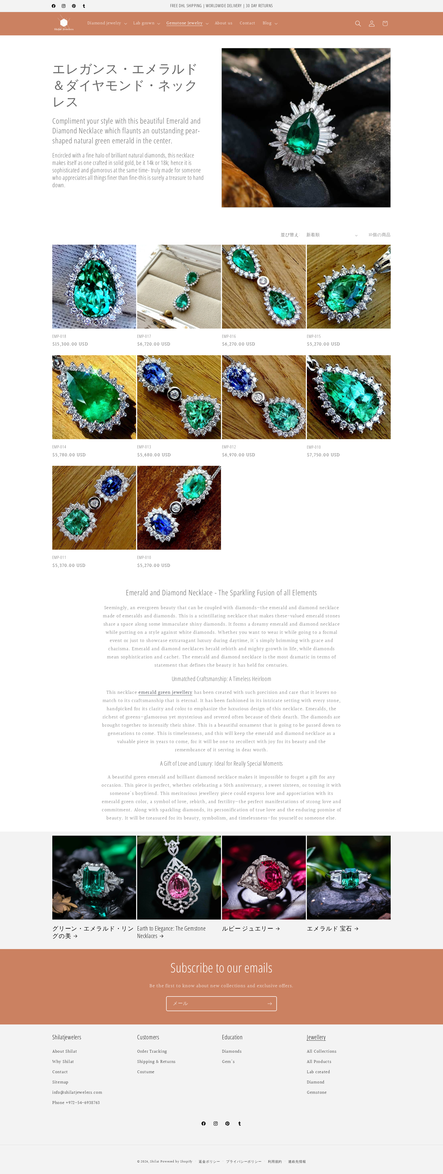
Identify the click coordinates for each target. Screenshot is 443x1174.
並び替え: (290, 235)
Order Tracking (152, 1051)
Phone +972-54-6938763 (76, 1103)
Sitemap (60, 1082)
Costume (146, 1072)
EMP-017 (144, 336)
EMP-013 (144, 447)
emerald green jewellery (165, 693)
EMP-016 (229, 336)
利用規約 (275, 1161)
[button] (107, 23)
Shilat (155, 1161)
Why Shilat (63, 1062)
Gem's (228, 1062)
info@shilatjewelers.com (77, 1092)
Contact (60, 1072)
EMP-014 (59, 447)
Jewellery (316, 1037)
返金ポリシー (209, 1161)
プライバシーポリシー (243, 1161)
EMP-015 (314, 336)
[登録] (269, 1003)
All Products (319, 1062)
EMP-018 (59, 336)
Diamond (316, 1082)
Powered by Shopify (176, 1161)
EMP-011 (59, 557)
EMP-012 (229, 447)
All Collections (322, 1051)
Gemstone (317, 1092)
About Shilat (64, 1051)
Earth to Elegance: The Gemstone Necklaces (171, 932)
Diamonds (232, 1051)
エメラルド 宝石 (329, 928)
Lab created (318, 1072)
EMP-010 (314, 447)
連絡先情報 (297, 1161)
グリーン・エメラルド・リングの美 (93, 932)
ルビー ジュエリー (248, 928)
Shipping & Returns (156, 1062)
